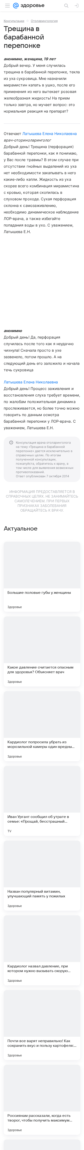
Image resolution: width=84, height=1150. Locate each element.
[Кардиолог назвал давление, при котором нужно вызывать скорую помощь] (42, 950)
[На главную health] (32, 5)
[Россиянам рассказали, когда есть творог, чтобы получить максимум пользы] (42, 1100)
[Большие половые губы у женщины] (42, 577)
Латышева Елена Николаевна (49, 133)
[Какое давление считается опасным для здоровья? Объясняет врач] (42, 651)
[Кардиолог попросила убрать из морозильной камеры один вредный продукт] (42, 726)
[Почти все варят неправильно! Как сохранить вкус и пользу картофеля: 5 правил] (42, 1025)
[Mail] (16, 5)
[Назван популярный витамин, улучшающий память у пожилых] (42, 876)
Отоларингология (44, 21)
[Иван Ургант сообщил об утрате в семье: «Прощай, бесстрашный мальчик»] (42, 801)
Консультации (14, 21)
